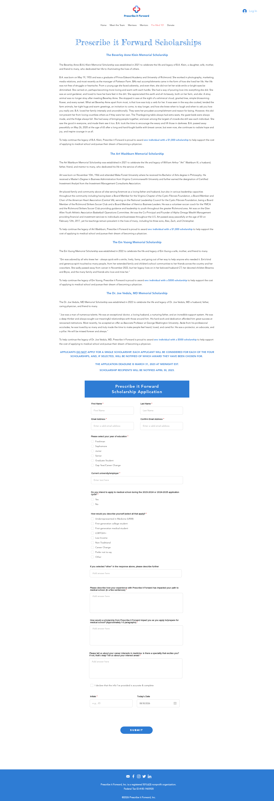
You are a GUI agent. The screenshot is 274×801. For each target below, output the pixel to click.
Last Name (145, 403)
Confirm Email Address (151, 419)
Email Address (98, 419)
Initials (93, 696)
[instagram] (138, 776)
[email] (128, 776)
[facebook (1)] (133, 776)
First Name (96, 403)
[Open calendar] (175, 703)
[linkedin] (149, 776)
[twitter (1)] (144, 776)
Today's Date (143, 696)
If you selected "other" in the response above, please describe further (124, 566)
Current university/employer (105, 473)
